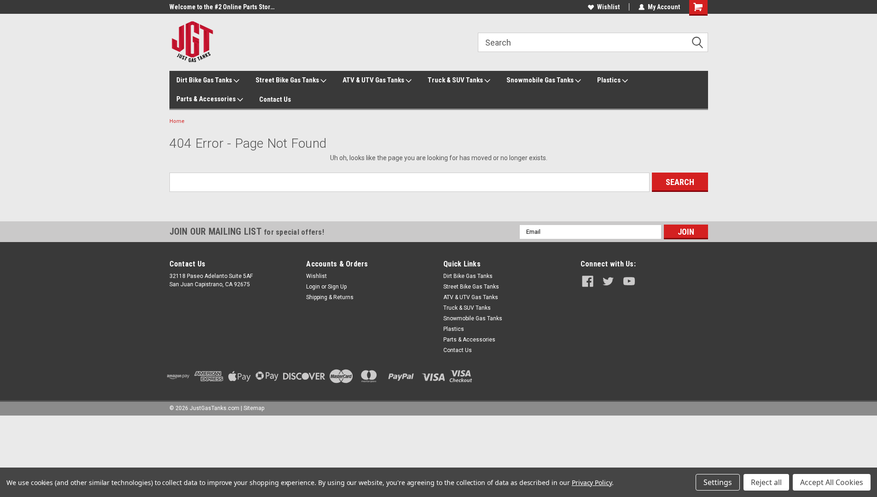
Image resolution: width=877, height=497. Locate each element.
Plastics (609, 80)
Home (177, 121)
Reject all (766, 482)
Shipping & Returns (330, 297)
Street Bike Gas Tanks (288, 80)
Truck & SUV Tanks (456, 80)
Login (313, 286)
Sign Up (337, 286)
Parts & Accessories (206, 99)
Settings (717, 482)
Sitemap (254, 408)
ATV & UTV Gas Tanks (374, 80)
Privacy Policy (592, 482)
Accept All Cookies (831, 482)
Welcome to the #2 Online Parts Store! (222, 7)
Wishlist (608, 7)
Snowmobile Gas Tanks (540, 80)
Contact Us (275, 99)
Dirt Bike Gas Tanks (204, 80)
